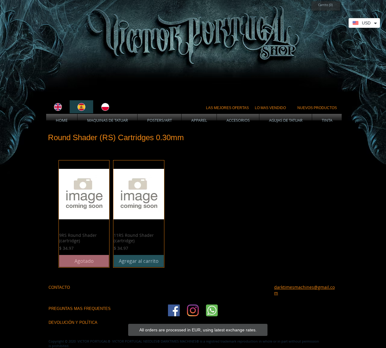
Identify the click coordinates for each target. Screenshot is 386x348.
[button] (107, 120)
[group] (193, 214)
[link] (324, 5)
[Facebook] (174, 310)
